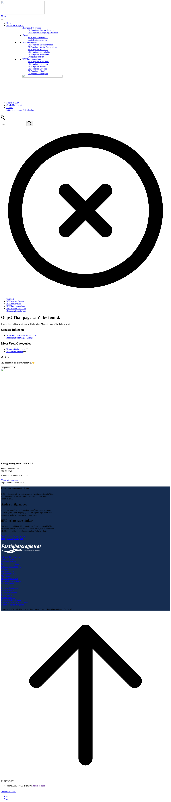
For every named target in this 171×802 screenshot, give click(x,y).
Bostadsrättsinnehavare (37, 40)
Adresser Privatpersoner (11, 557)
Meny (3, 16)
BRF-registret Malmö (37, 66)
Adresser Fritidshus (9, 574)
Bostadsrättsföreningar (15, 349)
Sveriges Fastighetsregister (12, 538)
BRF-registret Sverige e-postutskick (43, 33)
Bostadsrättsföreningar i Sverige (19, 338)
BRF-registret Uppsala (37, 69)
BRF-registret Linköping (38, 71)
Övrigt (25, 35)
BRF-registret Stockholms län (40, 45)
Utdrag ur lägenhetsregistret (12, 605)
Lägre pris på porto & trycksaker (20, 110)
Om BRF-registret (14, 105)
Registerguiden (7, 583)
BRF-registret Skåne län (38, 49)
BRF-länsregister (29, 42)
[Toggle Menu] (2, 19)
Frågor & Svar (12, 103)
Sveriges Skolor (7, 559)
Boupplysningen (8, 597)
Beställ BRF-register (15, 25)
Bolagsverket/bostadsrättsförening (15, 602)
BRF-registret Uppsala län (39, 52)
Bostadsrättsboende (14, 351)
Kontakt (9, 107)
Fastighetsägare (7, 571)
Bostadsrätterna (7, 590)
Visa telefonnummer (9, 480)
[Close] (2, 115)
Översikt (10, 299)
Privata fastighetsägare (10, 564)
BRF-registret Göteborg (38, 64)
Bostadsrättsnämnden (10, 588)
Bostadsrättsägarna (9, 593)
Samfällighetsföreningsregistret (14, 536)
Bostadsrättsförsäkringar (11, 600)
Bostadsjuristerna (8, 595)
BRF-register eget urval (38, 37)
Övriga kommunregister (38, 73)
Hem (8, 23)
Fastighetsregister (8, 562)
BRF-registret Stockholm (38, 61)
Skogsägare (6, 576)
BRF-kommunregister (31, 59)
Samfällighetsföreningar (11, 566)
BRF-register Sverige (15, 301)
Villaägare (5, 569)
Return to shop (38, 786)
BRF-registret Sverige (31, 28)
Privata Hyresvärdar (9, 578)
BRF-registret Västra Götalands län (42, 47)
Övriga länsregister (36, 57)
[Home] (23, 14)
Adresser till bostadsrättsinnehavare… (22, 335)
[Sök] (29, 123)
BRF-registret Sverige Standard (41, 30)
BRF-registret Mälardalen (38, 54)
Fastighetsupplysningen (11, 581)
